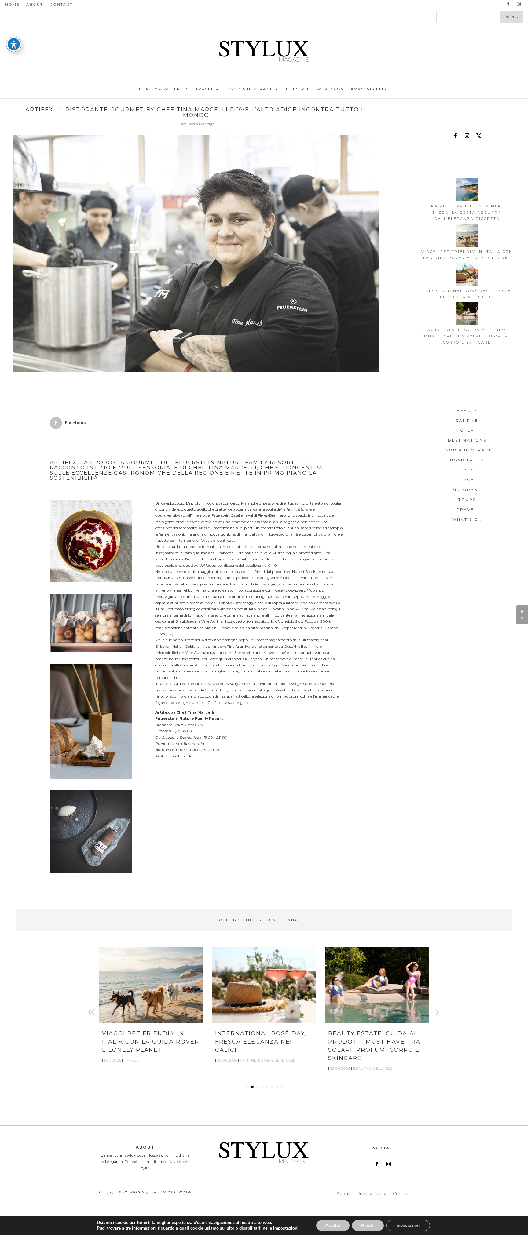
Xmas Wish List (370, 89)
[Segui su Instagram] (519, 4)
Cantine (248, 1060)
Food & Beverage (250, 89)
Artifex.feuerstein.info (174, 756)
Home (12, 4)
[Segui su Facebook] (508, 4)
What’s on (330, 89)
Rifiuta (368, 1225)
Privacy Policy (371, 1194)
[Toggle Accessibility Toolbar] (13, 44)
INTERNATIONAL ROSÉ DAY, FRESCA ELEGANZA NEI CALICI (260, 1041)
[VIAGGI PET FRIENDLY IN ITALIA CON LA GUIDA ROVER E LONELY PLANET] (467, 236)
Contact (61, 4)
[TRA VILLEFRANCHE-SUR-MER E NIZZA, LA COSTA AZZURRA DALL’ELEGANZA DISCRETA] (467, 190)
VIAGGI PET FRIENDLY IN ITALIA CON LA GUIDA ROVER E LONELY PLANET (150, 1041)
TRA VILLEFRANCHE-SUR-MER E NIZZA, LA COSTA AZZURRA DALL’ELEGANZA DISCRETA (467, 212)
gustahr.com (219, 652)
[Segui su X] (478, 135)
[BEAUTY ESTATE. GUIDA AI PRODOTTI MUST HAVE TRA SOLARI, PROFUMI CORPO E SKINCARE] (467, 314)
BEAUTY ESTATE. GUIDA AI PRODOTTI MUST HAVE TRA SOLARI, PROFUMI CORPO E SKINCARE (467, 336)
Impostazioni (408, 1225)
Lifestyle (298, 89)
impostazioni (286, 1228)
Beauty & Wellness (164, 89)
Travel (205, 89)
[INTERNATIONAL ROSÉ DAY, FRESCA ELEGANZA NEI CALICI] (467, 275)
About (34, 4)
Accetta (332, 1225)
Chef (182, 124)
